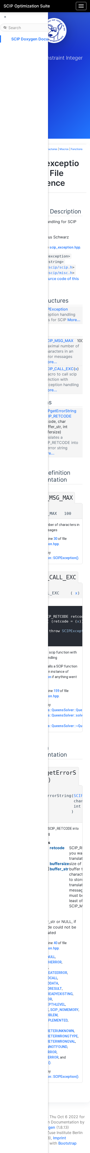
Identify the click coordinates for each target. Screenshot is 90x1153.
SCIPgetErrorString (59, 410)
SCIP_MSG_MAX (58, 340)
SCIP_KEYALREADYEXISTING (50, 994)
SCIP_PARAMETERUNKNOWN (51, 1031)
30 (55, 539)
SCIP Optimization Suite (27, 6)
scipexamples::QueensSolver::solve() (57, 715)
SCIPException (54, 309)
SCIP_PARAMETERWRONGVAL (51, 1041)
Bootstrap (67, 1143)
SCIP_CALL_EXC (59, 368)
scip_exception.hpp (64, 247)
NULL (51, 957)
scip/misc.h (60, 273)
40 (55, 943)
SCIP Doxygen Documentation (39, 39)
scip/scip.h (60, 267)
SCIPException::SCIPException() (53, 558)
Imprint (59, 1137)
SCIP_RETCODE (57, 416)
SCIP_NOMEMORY (64, 1010)
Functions (77, 149)
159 (56, 691)
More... (73, 319)
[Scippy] (54, 30)
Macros (64, 149)
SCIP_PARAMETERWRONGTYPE (53, 1036)
